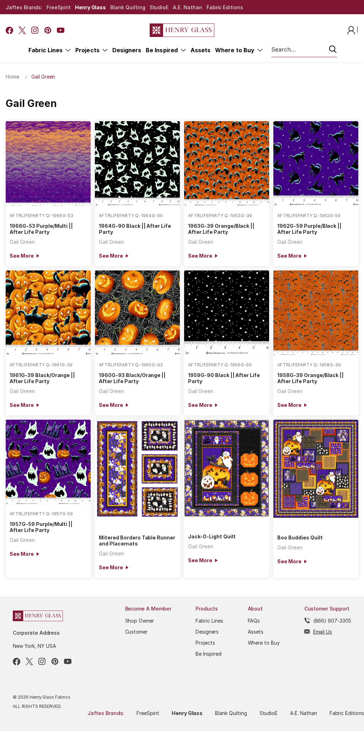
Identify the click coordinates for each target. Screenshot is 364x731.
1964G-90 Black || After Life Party (135, 229)
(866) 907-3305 (332, 621)
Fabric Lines (47, 50)
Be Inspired (163, 50)
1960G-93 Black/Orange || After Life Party (132, 378)
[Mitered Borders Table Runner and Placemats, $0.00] (137, 469)
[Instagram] (35, 30)
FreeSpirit (59, 7)
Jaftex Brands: (24, 7)
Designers (126, 50)
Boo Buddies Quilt (299, 537)
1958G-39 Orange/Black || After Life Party (310, 378)
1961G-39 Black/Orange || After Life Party (42, 378)
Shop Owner (139, 621)
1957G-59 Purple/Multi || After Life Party (41, 527)
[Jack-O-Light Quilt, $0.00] (226, 468)
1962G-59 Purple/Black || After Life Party (309, 229)
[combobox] (304, 49)
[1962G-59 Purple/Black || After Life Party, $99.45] (315, 163)
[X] (22, 30)
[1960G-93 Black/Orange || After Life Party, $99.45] (137, 312)
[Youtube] (60, 30)
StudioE (159, 7)
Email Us (322, 632)
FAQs (254, 621)
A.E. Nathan (187, 7)
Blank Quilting (127, 7)
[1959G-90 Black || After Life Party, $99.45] (226, 312)
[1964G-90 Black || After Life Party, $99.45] (137, 163)
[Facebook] (9, 30)
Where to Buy (236, 50)
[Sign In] (352, 30)
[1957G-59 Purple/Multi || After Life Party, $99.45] (48, 462)
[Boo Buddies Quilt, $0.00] (315, 469)
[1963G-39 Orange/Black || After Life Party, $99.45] (226, 163)
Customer (136, 632)
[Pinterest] (48, 30)
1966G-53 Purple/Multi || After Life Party (41, 229)
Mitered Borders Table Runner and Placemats (137, 540)
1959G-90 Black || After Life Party (224, 378)
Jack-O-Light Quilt (211, 536)
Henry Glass (90, 7)
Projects (88, 50)
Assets (200, 50)
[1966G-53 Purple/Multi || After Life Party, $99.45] (48, 163)
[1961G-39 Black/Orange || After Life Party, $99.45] (48, 312)
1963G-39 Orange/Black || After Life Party (221, 229)
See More (21, 256)
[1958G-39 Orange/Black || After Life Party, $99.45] (315, 312)
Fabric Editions (225, 7)
